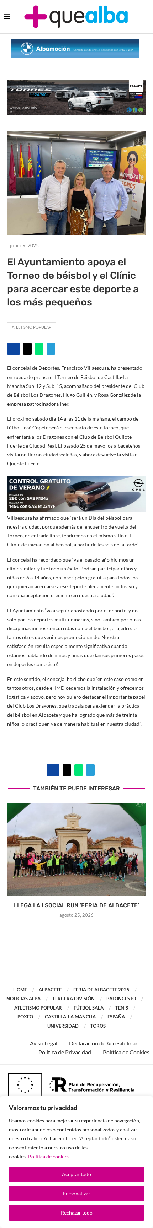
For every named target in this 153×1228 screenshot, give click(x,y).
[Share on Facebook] (13, 349)
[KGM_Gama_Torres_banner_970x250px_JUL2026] (76, 83)
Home (20, 989)
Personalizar (76, 1193)
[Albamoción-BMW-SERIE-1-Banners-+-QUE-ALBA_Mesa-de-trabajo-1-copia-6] (75, 42)
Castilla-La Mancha (70, 1016)
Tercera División (73, 998)
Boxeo (25, 1016)
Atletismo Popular (31, 327)
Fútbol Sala (89, 1008)
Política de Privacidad (64, 1052)
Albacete (50, 989)
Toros (98, 1026)
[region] (76, 1162)
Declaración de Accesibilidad (104, 1043)
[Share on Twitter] (27, 349)
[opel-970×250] (76, 480)
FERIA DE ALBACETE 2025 (101, 989)
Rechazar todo (77, 1213)
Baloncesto (121, 998)
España (116, 1016)
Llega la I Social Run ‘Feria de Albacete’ (76, 905)
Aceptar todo (76, 1174)
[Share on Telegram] (51, 349)
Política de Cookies (126, 1052)
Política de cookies (48, 1156)
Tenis (121, 1008)
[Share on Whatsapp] (39, 349)
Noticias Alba (23, 998)
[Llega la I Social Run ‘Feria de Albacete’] (76, 849)
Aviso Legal (43, 1043)
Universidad (63, 1026)
